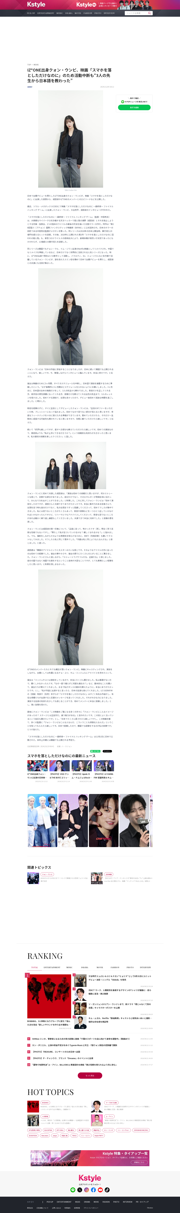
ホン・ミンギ (108, 1130)
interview (109, 13)
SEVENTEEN (33, 1135)
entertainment (45, 13)
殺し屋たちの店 (84, 1130)
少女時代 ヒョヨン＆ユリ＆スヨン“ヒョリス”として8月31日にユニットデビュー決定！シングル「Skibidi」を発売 (120, 978)
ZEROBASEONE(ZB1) (141, 1130)
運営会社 (30, 1208)
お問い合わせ (56, 1208)
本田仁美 (64, 1135)
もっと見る (90, 1075)
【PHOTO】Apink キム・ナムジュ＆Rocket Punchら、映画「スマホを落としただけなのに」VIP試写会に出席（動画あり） (81, 776)
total (34, 967)
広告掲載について (42, 1208)
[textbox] (139, 13)
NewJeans (45, 1135)
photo (98, 13)
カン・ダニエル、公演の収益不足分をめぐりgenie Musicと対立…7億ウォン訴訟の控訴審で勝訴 (74, 1045)
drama (68, 13)
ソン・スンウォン (123, 1130)
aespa (55, 1135)
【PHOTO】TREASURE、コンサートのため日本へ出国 (56, 1051)
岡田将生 (96, 1130)
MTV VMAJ (60, 1130)
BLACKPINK (48, 1130)
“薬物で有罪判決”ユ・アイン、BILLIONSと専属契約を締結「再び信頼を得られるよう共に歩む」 (75, 1064)
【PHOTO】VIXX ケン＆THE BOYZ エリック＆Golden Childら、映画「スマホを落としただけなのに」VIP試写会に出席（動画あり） (59, 776)
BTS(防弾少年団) (34, 1130)
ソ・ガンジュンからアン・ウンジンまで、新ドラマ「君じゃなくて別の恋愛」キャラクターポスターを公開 (120, 1006)
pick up (31, 13)
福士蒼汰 (71, 1130)
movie (78, 13)
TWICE (74, 1135)
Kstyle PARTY (99, 1135)
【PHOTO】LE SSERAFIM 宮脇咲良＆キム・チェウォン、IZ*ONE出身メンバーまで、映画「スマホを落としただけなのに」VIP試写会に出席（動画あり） (103, 776)
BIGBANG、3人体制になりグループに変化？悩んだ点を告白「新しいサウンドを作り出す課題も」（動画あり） (48, 1023)
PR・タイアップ (142, 1202)
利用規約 (67, 1208)
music (60, 13)
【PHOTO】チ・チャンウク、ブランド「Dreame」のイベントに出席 (62, 1058)
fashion (88, 13)
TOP (29, 64)
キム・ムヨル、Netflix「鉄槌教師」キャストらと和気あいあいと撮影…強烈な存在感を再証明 (120, 1020)
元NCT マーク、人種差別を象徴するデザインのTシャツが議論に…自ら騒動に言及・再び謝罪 (120, 992)
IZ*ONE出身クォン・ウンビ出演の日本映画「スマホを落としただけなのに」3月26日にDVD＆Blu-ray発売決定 (37, 776)
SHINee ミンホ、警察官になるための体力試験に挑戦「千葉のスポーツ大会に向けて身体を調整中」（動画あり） (81, 1038)
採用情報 (77, 1208)
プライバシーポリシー (91, 1208)
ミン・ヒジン (85, 1135)
